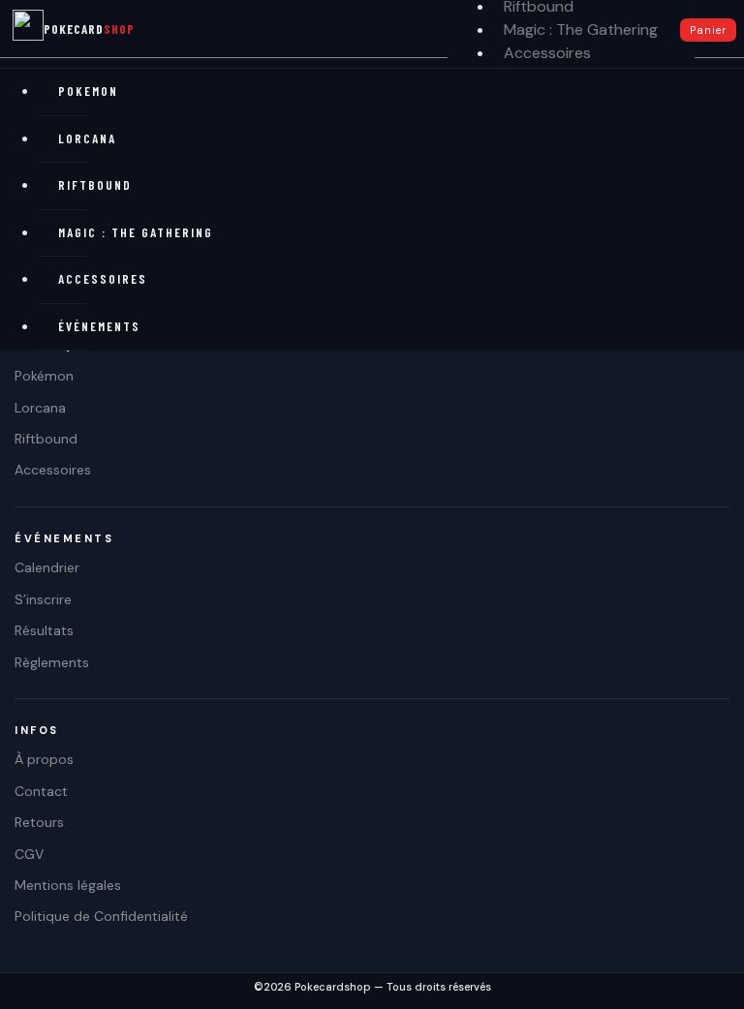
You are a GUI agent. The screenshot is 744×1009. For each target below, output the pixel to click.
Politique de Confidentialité (101, 916)
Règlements (52, 662)
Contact (41, 791)
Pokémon (44, 375)
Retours (39, 822)
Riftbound (72, 185)
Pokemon (72, 91)
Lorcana (72, 138)
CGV (29, 854)
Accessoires (547, 53)
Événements (72, 326)
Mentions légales (68, 885)
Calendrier (47, 567)
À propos (44, 759)
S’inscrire (43, 599)
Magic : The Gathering (581, 29)
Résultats (44, 630)
